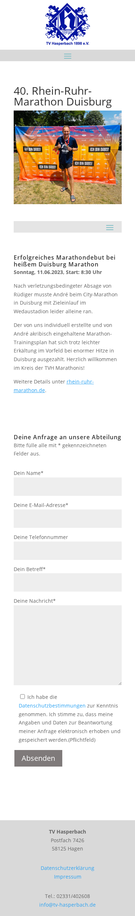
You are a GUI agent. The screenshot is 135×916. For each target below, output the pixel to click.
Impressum (67, 876)
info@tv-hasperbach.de (67, 904)
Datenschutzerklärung (67, 868)
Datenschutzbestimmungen (52, 705)
